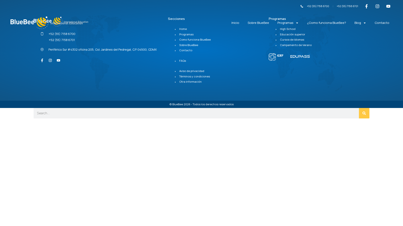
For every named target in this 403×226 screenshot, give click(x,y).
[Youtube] (388, 6)
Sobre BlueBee (258, 23)
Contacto (382, 23)
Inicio (235, 23)
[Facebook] (42, 60)
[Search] (364, 113)
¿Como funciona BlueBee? (326, 23)
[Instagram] (377, 6)
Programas (285, 23)
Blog (358, 23)
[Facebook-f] (366, 6)
